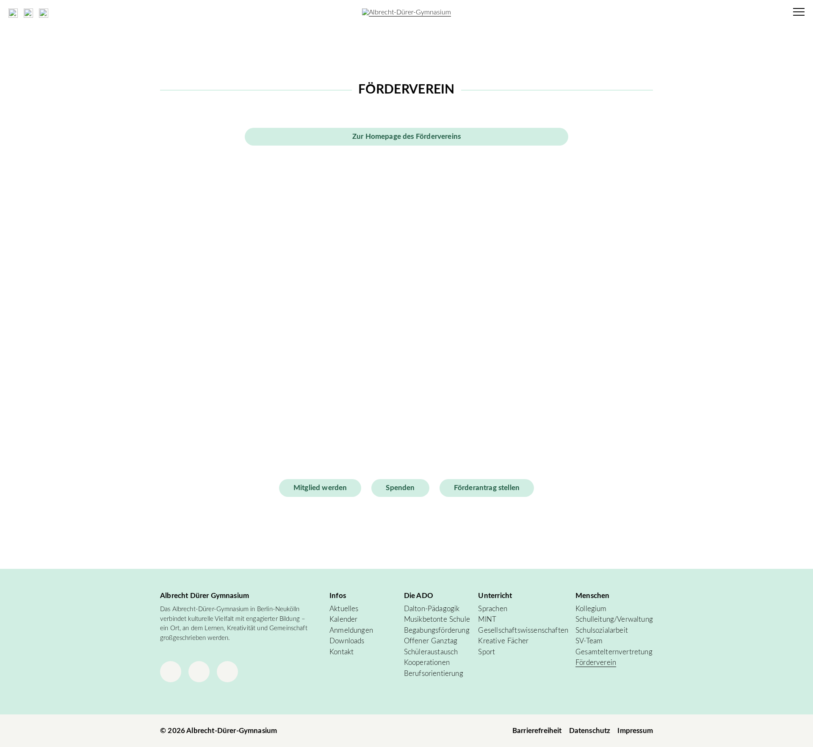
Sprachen (492, 608)
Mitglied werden (320, 487)
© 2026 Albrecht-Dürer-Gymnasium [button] (218, 730)
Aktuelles (344, 608)
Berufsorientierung (433, 673)
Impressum (635, 730)
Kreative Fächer (503, 641)
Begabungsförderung (437, 630)
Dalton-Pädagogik (432, 608)
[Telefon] (227, 671)
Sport (486, 652)
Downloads (347, 641)
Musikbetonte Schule (437, 619)
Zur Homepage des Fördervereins (406, 136)
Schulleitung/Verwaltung (614, 619)
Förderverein (595, 662)
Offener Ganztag (431, 641)
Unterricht (495, 595)
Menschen (592, 595)
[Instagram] (170, 671)
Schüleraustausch (431, 652)
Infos (337, 595)
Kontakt (341, 652)
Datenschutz (590, 730)
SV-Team (589, 641)
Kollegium (591, 608)
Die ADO (418, 595)
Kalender (343, 619)
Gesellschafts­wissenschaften (523, 630)
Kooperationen (427, 662)
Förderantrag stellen (487, 487)
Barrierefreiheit (537, 730)
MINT (487, 619)
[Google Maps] (199, 671)
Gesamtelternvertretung (614, 652)
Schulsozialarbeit (601, 630)
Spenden (400, 487)
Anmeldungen (351, 630)
